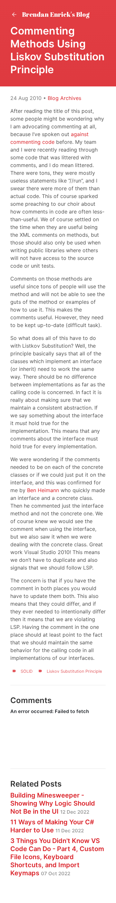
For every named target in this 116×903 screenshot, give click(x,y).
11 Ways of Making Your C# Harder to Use (52, 826)
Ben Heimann (43, 490)
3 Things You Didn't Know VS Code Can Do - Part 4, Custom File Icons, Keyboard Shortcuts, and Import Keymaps (57, 857)
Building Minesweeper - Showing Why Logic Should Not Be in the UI (52, 803)
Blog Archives (64, 98)
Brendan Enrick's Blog (55, 14)
